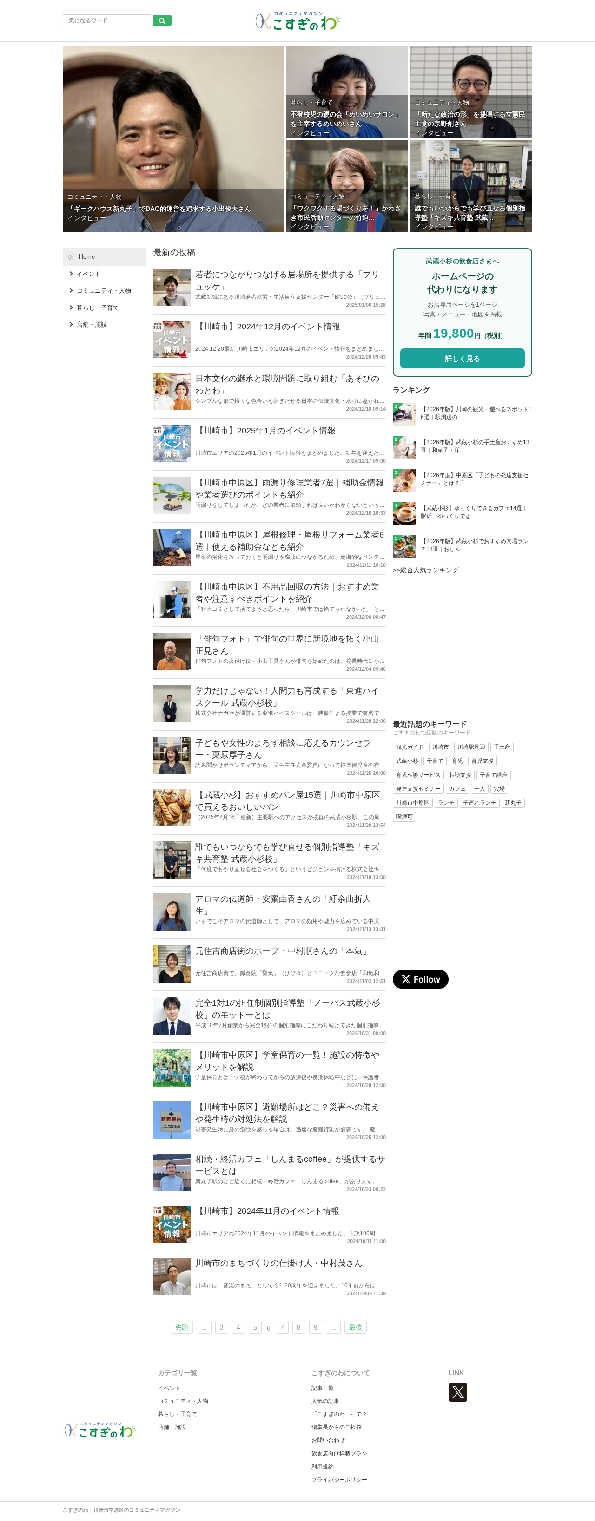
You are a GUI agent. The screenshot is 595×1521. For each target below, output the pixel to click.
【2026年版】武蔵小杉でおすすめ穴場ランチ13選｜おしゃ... (475, 545)
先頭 (181, 1327)
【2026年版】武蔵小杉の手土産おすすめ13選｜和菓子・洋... (475, 446)
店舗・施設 (172, 1427)
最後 (355, 1327)
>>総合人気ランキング (426, 570)
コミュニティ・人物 (183, 1401)
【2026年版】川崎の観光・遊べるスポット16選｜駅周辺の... (476, 413)
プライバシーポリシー (339, 1479)
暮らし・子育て (177, 1414)
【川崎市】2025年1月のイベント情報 (265, 430)
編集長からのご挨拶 (336, 1427)
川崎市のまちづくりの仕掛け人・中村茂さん (279, 1263)
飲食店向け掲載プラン (339, 1453)
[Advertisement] (462, 651)
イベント (169, 1388)
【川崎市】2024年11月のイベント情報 (267, 1211)
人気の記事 (325, 1401)
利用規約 (322, 1466)
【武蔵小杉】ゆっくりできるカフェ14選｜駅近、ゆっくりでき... (474, 512)
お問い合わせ (328, 1440)
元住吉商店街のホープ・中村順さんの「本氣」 (283, 951)
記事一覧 (322, 1388)
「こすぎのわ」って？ (339, 1414)
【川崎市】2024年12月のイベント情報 (267, 326)
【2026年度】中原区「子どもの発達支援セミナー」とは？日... (475, 479)
